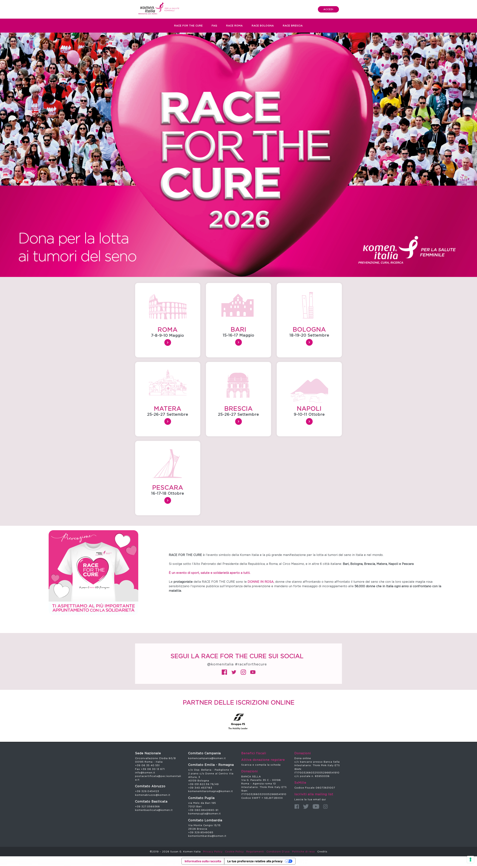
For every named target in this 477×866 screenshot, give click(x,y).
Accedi (328, 9)
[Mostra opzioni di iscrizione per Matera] (167, 421)
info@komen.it (145, 772)
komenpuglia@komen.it (204, 813)
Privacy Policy (213, 851)
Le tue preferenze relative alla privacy (254, 861)
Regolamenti (255, 851)
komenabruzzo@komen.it (152, 795)
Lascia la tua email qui (310, 799)
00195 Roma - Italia (149, 761)
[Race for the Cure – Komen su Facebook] (224, 672)
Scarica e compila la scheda (261, 764)
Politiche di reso (303, 851)
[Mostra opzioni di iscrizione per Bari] (238, 342)
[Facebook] (296, 806)
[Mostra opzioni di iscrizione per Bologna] (309, 342)
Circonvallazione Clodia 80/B (155, 758)
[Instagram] (325, 806)
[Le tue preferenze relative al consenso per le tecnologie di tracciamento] (470, 859)
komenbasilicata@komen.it (154, 810)
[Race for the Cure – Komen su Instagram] (243, 672)
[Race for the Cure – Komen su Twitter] (234, 672)
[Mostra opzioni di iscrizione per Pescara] (167, 500)
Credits (322, 851)
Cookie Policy (234, 851)
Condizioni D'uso (278, 851)
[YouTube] (316, 806)
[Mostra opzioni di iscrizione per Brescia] (238, 421)
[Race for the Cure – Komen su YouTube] (253, 672)
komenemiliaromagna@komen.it (210, 791)
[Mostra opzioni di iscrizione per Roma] (167, 342)
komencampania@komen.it (207, 758)
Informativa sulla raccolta (203, 861)
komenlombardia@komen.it (207, 836)
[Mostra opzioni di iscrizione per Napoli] (309, 421)
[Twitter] (306, 806)
